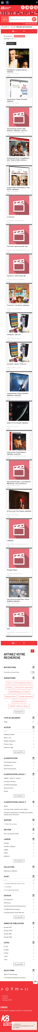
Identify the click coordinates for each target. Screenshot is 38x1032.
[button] (37, 2)
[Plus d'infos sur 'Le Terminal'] (19, 206)
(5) (18, 796)
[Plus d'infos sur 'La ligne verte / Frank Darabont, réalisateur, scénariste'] (19, 443)
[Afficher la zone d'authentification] (8, 2)
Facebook (5, 996)
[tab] (2, 989)
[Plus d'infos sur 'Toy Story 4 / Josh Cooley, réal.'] (19, 264)
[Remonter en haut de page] (35, 982)
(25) (18, 752)
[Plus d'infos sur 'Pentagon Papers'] (19, 559)
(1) (18, 712)
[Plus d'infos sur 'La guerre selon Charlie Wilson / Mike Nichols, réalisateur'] (19, 182)
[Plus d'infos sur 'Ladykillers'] (19, 529)
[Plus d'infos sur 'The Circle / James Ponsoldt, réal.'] (19, 235)
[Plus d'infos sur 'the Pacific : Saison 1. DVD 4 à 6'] (19, 356)
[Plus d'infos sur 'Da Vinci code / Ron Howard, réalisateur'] (19, 508)
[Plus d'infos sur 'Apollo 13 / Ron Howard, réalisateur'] (19, 415)
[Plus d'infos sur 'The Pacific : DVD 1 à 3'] (19, 326)
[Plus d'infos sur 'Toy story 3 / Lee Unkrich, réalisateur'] (19, 299)
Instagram (5, 998)
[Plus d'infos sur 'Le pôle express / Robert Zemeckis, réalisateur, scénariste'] (19, 389)
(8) (18, 917)
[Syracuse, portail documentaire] (19, 13)
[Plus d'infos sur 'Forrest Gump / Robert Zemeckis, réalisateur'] (19, 94)
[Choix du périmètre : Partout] (5, 19)
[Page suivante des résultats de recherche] (32, 31)
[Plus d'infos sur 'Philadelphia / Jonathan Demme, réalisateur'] (19, 63)
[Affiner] (24, 31)
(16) (18, 964)
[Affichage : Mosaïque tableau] (15, 31)
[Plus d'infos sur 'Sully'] (19, 617)
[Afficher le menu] (2, 3)
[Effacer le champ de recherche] (29, 19)
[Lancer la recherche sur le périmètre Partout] (34, 19)
